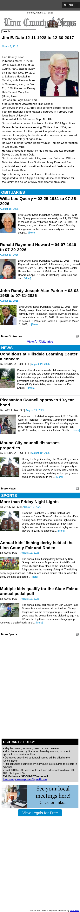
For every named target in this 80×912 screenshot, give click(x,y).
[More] (32, 232)
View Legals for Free (40, 813)
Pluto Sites (74, 910)
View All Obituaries (40, 341)
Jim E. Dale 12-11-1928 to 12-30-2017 (38, 37)
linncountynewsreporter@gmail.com (25, 779)
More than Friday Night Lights (29, 501)
